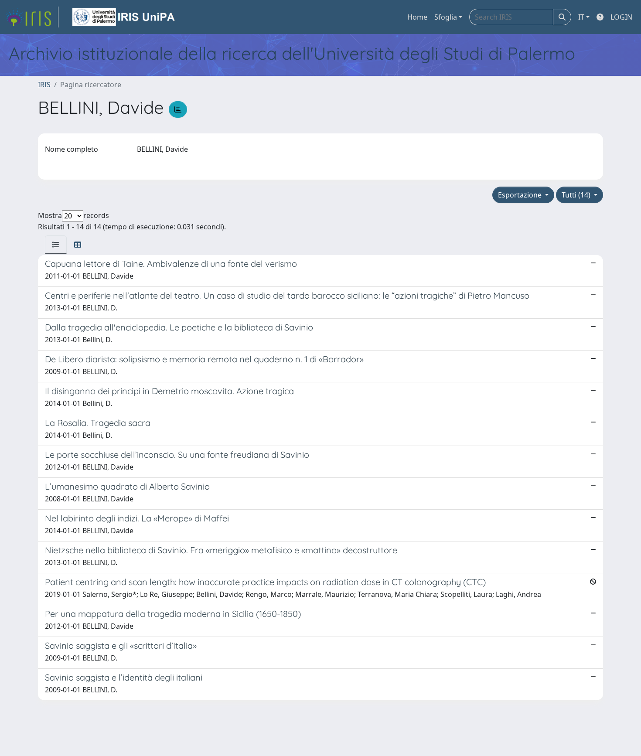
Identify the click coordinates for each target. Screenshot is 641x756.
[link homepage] (31, 17)
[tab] (56, 244)
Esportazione (520, 195)
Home (417, 17)
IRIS (44, 84)
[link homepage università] (124, 17)
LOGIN (621, 17)
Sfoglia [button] (445, 17)
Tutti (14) (577, 195)
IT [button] (581, 17)
